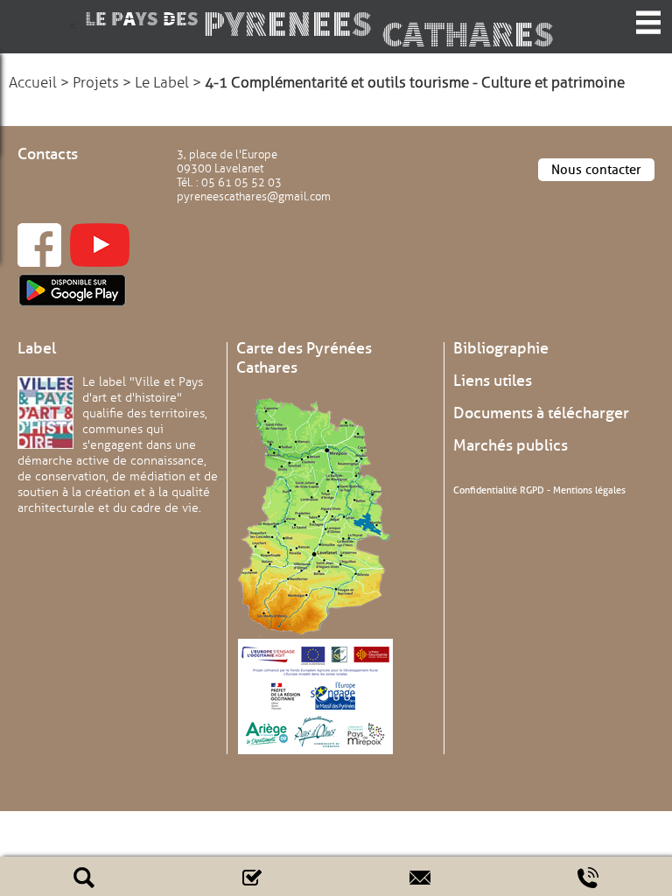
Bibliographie (501, 348)
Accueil (33, 83)
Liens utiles (492, 380)
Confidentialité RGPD (498, 490)
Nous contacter (596, 170)
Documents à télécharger (541, 413)
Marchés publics (510, 445)
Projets (96, 83)
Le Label (162, 83)
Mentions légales (589, 490)
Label (37, 348)
